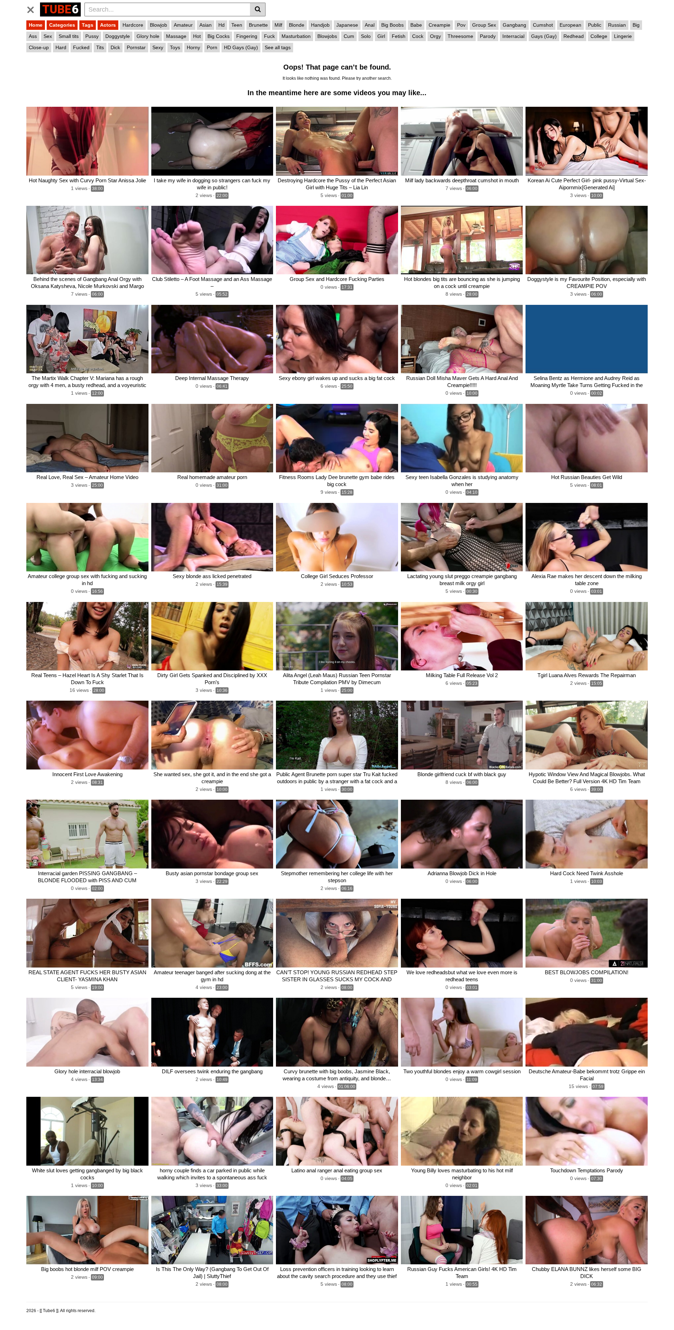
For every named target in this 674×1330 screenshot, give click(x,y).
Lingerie (623, 36)
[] (258, 9)
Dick (115, 47)
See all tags (278, 47)
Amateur (183, 25)
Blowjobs (327, 36)
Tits (100, 47)
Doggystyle (117, 36)
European (570, 25)
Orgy (435, 36)
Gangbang (514, 25)
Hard (60, 47)
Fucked (81, 47)
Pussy (92, 36)
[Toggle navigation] (33, 8)
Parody (488, 36)
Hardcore (133, 25)
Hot (197, 36)
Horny (193, 47)
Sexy (157, 47)
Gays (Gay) (544, 36)
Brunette (258, 25)
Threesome (460, 36)
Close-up (39, 47)
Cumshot (543, 25)
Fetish (398, 36)
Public (594, 25)
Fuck (269, 36)
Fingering (246, 36)
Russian (617, 25)
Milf (278, 25)
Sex (48, 36)
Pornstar (136, 47)
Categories (62, 25)
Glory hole (148, 36)
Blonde (296, 25)
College (598, 36)
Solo (366, 36)
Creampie (439, 25)
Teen (236, 25)
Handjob (320, 25)
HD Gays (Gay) (241, 47)
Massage (176, 36)
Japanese (347, 25)
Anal (370, 25)
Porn (212, 47)
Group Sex (484, 25)
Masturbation (296, 36)
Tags (87, 25)
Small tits (69, 36)
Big (636, 25)
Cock (417, 36)
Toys (175, 47)
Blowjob (158, 25)
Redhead (573, 36)
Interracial (513, 36)
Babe (416, 25)
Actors (108, 25)
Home (35, 25)
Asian (205, 25)
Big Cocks (218, 36)
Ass (33, 36)
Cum (349, 36)
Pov (461, 25)
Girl (381, 36)
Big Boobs (392, 25)
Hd (221, 25)
